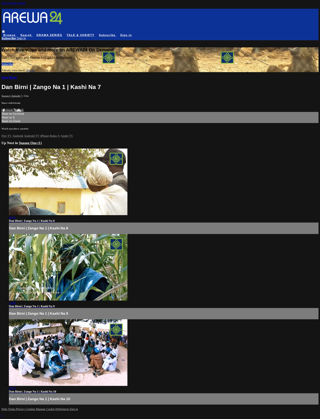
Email (20, 110)
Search (26, 35)
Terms (12, 409)
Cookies (31, 409)
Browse (10, 35)
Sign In (21, 38)
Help (4, 409)
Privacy (21, 409)
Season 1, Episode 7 (11, 96)
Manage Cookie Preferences (53, 409)
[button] (3, 31)
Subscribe (7, 64)
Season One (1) (30, 143)
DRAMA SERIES (49, 35)
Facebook (7, 110)
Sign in (126, 35)
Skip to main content (13, 3)
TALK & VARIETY (80, 35)
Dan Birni (9, 77)
